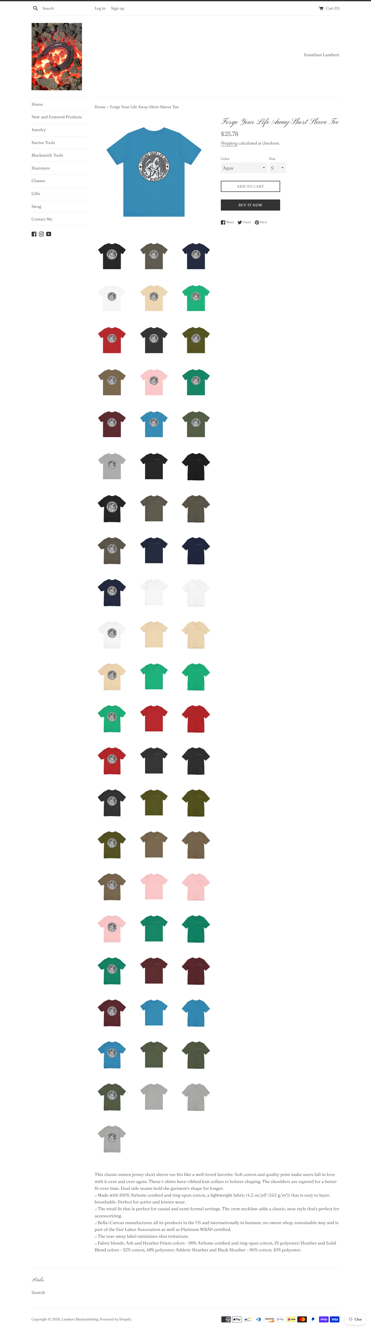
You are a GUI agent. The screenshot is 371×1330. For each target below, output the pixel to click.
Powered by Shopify (115, 1319)
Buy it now (250, 205)
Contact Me (42, 218)
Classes (38, 180)
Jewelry (39, 129)
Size (272, 159)
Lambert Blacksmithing (80, 1319)
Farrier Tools (43, 142)
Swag (36, 206)
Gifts (36, 193)
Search (38, 1292)
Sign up (117, 8)
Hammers (41, 167)
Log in (100, 8)
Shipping (229, 143)
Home (37, 104)
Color (225, 159)
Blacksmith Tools (47, 155)
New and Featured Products (57, 116)
